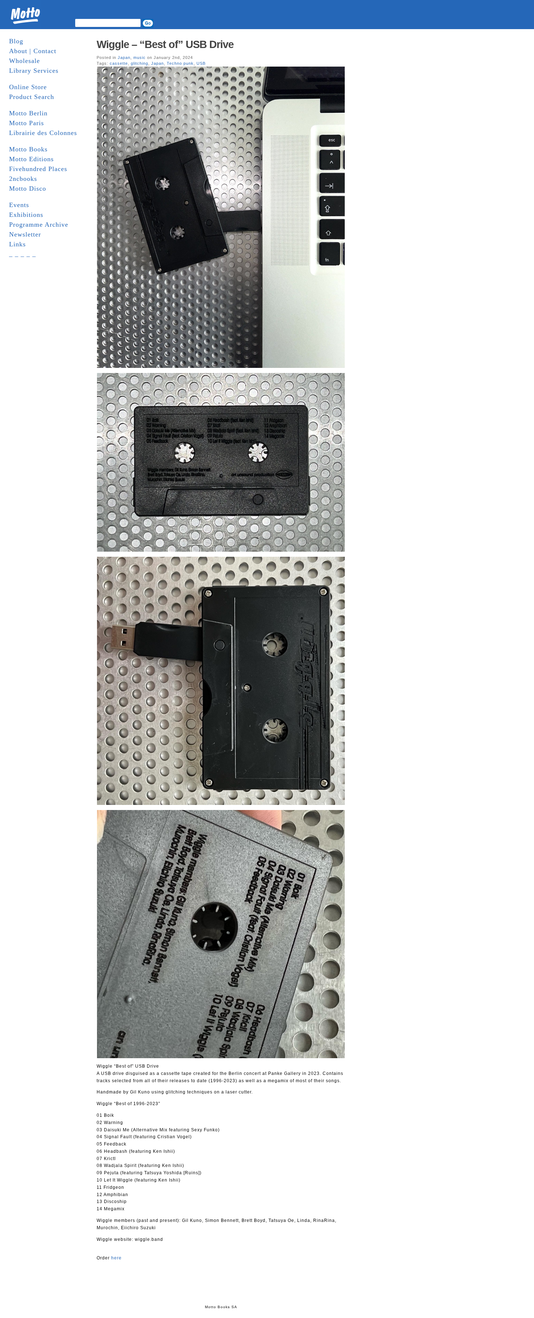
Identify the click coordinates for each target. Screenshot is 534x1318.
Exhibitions (26, 214)
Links (17, 244)
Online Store (28, 87)
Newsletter (25, 234)
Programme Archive (38, 224)
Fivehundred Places (38, 168)
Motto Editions (31, 159)
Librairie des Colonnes (43, 132)
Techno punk (180, 63)
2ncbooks (23, 178)
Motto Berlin (28, 113)
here (116, 1258)
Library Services (33, 70)
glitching (139, 63)
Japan (124, 57)
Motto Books (28, 149)
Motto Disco (27, 188)
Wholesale (24, 60)
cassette (119, 63)
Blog (16, 41)
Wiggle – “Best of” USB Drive (165, 44)
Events (19, 205)
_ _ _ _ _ (22, 254)
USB (201, 63)
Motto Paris (26, 123)
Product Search (31, 96)
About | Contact (32, 51)
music (139, 57)
